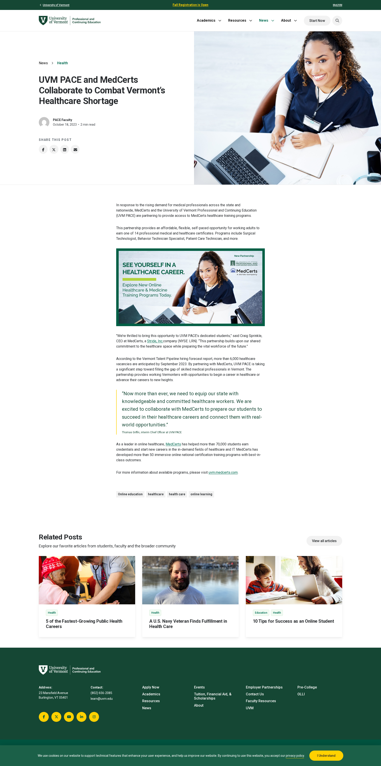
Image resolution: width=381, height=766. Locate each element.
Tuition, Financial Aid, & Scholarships (213, 696)
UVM (250, 708)
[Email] (75, 149)
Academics (206, 20)
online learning (201, 494)
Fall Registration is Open (190, 5)
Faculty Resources (261, 701)
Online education (130, 494)
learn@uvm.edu (102, 698)
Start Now (317, 21)
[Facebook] (43, 149)
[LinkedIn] (64, 149)
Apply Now (150, 687)
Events (199, 687)
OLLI (301, 694)
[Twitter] (53, 149)
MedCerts (173, 444)
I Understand (326, 755)
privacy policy (295, 755)
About (286, 20)
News (263, 20)
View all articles (324, 541)
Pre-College (307, 687)
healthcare (156, 494)
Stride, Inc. (155, 341)
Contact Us (255, 694)
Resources (237, 20)
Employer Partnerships (264, 687)
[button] (337, 21)
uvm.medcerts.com (223, 472)
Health (62, 63)
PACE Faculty (62, 120)
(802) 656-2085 (101, 693)
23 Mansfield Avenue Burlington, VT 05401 (53, 695)
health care (177, 494)
